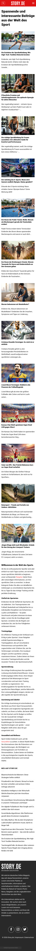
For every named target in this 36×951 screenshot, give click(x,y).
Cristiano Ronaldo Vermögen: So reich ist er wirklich (17, 343)
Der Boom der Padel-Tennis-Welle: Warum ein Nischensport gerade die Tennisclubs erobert (17, 222)
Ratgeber (19, 577)
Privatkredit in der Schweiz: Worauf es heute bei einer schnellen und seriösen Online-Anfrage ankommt (17, 784)
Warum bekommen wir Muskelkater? (15, 304)
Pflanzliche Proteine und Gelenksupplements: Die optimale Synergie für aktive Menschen (17, 97)
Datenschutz (29, 937)
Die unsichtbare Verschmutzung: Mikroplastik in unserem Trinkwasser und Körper (18, 801)
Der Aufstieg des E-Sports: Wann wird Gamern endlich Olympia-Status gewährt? (17, 181)
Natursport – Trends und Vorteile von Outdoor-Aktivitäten (15, 506)
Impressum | (20, 937)
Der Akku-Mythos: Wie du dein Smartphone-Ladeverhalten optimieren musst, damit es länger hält (17, 822)
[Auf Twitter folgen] (25, 929)
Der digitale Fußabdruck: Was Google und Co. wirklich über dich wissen (17, 808)
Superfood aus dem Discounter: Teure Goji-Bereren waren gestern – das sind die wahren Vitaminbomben (18, 832)
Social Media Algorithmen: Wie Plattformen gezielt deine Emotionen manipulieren (17, 814)
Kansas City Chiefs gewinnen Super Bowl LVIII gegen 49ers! (16, 426)
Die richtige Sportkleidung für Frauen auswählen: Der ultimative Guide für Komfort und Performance (15, 140)
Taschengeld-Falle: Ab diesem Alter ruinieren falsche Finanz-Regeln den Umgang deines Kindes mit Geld (17, 848)
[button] (3, 3)
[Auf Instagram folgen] (18, 929)
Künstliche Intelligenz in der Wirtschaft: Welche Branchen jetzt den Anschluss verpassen (15, 793)
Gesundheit (5, 742)
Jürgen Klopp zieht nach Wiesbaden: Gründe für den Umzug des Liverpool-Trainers (17, 546)
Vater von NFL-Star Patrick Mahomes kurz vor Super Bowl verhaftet (17, 466)
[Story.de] (18, 3)
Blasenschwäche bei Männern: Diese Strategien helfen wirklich (14, 776)
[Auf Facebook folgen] (11, 929)
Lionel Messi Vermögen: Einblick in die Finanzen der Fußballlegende (15, 386)
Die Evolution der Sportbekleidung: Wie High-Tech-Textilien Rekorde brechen (15, 54)
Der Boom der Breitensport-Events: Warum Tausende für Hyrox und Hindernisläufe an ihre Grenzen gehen (17, 264)
